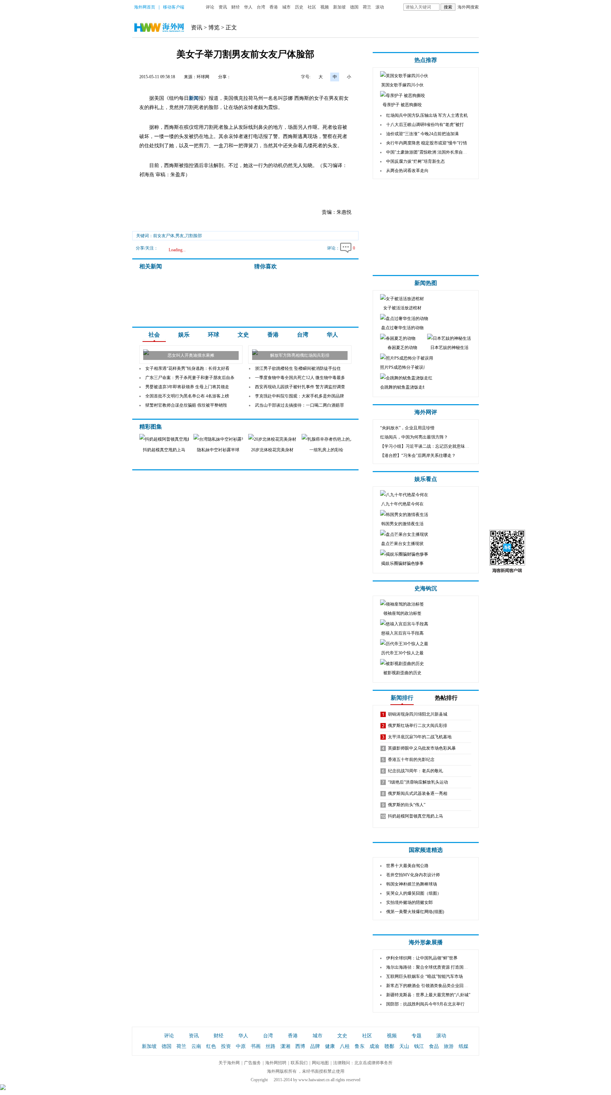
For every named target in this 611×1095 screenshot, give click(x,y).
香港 (273, 7)
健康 (330, 1046)
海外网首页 (144, 7)
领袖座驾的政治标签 (402, 613)
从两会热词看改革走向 (407, 170)
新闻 (194, 98)
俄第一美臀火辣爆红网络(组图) (415, 911)
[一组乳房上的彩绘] (331, 439)
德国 (354, 7)
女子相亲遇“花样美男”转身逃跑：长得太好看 (187, 368)
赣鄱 (389, 1046)
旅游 (449, 1046)
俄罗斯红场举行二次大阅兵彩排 (417, 725)
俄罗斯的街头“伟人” (406, 804)
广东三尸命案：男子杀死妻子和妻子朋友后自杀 (189, 377)
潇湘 (285, 1046)
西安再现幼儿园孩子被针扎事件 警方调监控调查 (300, 386)
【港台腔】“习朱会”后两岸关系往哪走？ (418, 455)
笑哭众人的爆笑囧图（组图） (413, 893)
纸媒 (464, 1046)
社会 (154, 335)
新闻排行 (402, 698)
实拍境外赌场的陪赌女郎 (409, 902)
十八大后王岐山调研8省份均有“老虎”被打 (425, 124)
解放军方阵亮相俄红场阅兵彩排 (300, 355)
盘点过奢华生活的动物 (402, 327)
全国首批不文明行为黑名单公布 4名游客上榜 (187, 396)
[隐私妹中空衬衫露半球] (218, 439)
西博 (300, 1046)
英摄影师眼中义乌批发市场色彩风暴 (422, 748)
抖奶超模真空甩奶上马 (164, 449)
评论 (210, 7)
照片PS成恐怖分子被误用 (403, 367)
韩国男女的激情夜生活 (402, 523)
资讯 (223, 7)
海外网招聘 (275, 1062)
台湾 (261, 7)
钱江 (419, 1046)
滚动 (380, 7)
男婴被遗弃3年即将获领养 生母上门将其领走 (187, 386)
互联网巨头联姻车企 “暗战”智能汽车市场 (424, 976)
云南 (196, 1046)
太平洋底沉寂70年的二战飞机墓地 (420, 736)
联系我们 (299, 1062)
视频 (324, 7)
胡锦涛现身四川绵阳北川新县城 (417, 714)
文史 (243, 335)
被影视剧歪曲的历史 (402, 672)
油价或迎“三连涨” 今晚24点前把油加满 (422, 133)
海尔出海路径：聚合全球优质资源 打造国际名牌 (431, 967)
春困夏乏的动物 (402, 347)
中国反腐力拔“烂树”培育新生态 (415, 161)
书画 (256, 1046)
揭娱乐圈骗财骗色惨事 (402, 563)
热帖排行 (446, 698)
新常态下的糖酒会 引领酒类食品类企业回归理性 (431, 985)
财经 (235, 7)
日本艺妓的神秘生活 (449, 347)
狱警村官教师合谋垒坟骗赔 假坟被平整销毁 (186, 405)
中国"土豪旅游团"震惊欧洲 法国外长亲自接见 (428, 152)
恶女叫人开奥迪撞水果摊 (191, 355)
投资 (226, 1046)
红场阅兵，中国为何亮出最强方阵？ (414, 437)
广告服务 (252, 1062)
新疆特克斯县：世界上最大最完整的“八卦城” (428, 994)
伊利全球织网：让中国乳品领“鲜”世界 (422, 958)
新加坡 (339, 7)
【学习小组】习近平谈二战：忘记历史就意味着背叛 (429, 446)
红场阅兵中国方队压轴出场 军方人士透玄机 (427, 115)
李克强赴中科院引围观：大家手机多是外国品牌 (299, 396)
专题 (416, 1035)
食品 (434, 1046)
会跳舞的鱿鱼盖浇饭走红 (403, 387)
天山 (404, 1046)
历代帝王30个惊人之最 (402, 652)
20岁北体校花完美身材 (272, 449)
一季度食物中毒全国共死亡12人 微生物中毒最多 (300, 377)
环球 (213, 335)
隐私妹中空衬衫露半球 (218, 449)
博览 (214, 27)
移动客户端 (173, 7)
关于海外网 (229, 1062)
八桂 (345, 1046)
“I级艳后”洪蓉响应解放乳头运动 (418, 782)
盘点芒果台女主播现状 (402, 543)
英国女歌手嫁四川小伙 (402, 84)
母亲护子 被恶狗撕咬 (402, 104)
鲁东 (360, 1046)
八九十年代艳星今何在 (402, 503)
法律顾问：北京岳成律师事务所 (362, 1062)
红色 (211, 1046)
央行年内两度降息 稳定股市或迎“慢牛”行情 (426, 143)
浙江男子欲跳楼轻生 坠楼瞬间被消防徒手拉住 (298, 368)
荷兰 (367, 7)
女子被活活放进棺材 (402, 307)
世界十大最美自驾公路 (407, 865)
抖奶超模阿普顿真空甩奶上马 (415, 816)
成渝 (374, 1046)
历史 (299, 7)
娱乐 (184, 335)
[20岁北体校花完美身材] (272, 439)
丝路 (270, 1046)
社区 (312, 7)
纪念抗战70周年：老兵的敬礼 (415, 770)
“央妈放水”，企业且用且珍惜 (407, 427)
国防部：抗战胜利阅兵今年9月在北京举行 (425, 1004)
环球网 (203, 76)
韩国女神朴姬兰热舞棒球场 (411, 884)
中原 (241, 1046)
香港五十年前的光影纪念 (411, 759)
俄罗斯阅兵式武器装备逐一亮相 (417, 793)
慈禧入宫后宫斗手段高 (402, 633)
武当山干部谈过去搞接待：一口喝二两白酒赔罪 (299, 405)
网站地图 (320, 1062)
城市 (286, 7)
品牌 (315, 1046)
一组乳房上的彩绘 (326, 449)
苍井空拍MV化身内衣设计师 (413, 874)
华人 (248, 7)
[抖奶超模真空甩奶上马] (166, 439)
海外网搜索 (468, 7)
